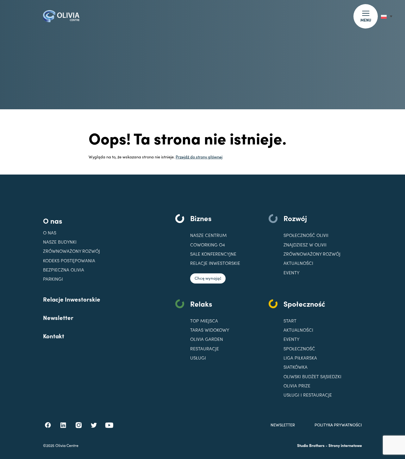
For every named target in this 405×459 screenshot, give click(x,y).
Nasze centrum (208, 235)
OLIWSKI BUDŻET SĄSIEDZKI (312, 376)
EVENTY (291, 273)
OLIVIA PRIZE (297, 386)
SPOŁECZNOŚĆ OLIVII (306, 235)
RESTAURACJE (204, 349)
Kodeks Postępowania (69, 261)
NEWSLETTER (283, 425)
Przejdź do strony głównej (199, 156)
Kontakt (53, 336)
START (290, 321)
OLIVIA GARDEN (206, 339)
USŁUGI (198, 358)
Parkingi (53, 279)
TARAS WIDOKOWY (209, 330)
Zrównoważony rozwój (71, 251)
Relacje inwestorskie (215, 263)
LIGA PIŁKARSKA (300, 358)
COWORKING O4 (207, 245)
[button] (365, 16)
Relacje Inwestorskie (71, 299)
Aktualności (298, 263)
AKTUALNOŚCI (298, 330)
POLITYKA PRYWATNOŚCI (338, 425)
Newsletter (58, 317)
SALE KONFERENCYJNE (213, 254)
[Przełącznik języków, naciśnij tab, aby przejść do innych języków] (387, 16)
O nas (52, 220)
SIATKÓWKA (296, 367)
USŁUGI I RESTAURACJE (308, 395)
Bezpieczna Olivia (63, 270)
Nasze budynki (60, 242)
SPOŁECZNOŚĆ (299, 349)
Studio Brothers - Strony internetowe (329, 445)
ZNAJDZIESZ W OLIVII (305, 245)
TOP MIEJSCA (204, 321)
